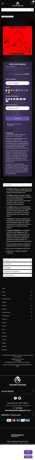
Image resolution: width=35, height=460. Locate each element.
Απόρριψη (28, 457)
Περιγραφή (7, 267)
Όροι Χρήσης (12, 441)
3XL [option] (21, 99)
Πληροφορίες (7, 185)
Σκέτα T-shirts (29, 444)
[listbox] (17, 83)
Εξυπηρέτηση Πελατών (10, 444)
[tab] (17, 185)
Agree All (28, 452)
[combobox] (17, 9)
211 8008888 (17, 408)
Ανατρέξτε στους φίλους (7, 16)
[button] (11, 60)
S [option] (6, 99)
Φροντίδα (6, 260)
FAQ (21, 444)
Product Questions (9, 275)
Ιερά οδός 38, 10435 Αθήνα (17, 403)
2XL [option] (17, 99)
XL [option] (14, 99)
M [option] (8, 99)
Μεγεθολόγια (7, 264)
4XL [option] (24, 99)
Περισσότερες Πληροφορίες (12, 271)
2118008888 (17, 361)
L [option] (11, 99)
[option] (6, 90)
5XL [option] (7, 101)
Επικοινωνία (23, 441)
